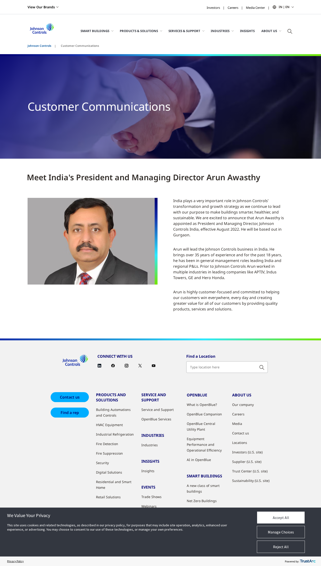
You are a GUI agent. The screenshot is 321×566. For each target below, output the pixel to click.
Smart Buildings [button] (95, 31)
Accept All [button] (281, 517)
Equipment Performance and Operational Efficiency (204, 444)
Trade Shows (151, 497)
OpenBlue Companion (204, 414)
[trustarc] (307, 561)
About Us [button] (269, 31)
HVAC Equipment (109, 425)
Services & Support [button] (184, 31)
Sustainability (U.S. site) (250, 480)
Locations (239, 442)
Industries (149, 445)
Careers (233, 7)
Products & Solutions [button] (139, 31)
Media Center (255, 7)
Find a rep (70, 412)
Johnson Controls (39, 46)
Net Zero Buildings (202, 501)
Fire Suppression (109, 453)
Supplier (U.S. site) (246, 461)
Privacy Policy (15, 561)
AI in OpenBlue (199, 459)
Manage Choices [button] (281, 532)
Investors (213, 7)
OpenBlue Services (156, 419)
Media (237, 423)
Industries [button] (220, 31)
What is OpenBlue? (202, 404)
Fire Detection (107, 444)
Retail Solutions (108, 497)
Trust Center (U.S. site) (250, 471)
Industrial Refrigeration (115, 434)
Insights (247, 31)
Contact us (70, 397)
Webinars (149, 506)
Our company (243, 404)
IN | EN (284, 7)
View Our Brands (41, 7)
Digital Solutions (109, 472)
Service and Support (157, 409)
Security (102, 463)
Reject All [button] (281, 546)
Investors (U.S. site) (247, 452)
